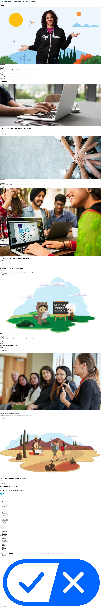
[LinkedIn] (30, 500)
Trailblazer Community (3, 179)
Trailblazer (1, 74)
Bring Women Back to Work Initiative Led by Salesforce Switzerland (14, 411)
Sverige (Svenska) (4, 540)
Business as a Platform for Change (4, 410)
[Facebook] (6, 500)
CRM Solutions (3, 506)
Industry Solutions (4, 521)
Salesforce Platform (2, 64)
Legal (2, 554)
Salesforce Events (4, 522)
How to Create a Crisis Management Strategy (9, 345)
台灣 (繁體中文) (4, 548)
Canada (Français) (4, 533)
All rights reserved (11, 553)
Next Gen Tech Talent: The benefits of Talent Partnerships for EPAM (14, 180)
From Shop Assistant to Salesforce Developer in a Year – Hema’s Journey (15, 258)
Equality (3, 417)
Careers (2, 263)
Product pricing (3, 507)
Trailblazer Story (2, 126)
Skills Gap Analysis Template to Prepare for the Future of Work (13, 334)
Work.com (3, 341)
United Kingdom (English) (5, 541)
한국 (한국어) (3, 549)
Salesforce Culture (4, 418)
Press (2, 512)
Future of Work (3, 274)
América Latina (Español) (5, 531)
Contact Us (3, 508)
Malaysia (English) (4, 550)
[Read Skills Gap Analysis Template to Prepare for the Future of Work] (50, 332)
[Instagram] (42, 500)
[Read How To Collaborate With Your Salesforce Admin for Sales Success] (50, 63)
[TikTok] (66, 500)
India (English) (3, 545)
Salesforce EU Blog (4, 515)
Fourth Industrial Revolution (3, 476)
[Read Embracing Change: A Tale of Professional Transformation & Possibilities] (9, 73)
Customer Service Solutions (5, 520)
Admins (3, 82)
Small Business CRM (4, 518)
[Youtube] (54, 500)
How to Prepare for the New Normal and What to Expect (11, 268)
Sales (2, 72)
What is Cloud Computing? (5, 505)
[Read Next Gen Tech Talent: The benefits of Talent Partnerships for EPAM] (50, 178)
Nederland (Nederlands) (5, 539)
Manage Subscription (4, 523)
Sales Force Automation (5, 519)
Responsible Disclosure (4, 556)
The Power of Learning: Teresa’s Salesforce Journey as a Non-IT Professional (15, 128)
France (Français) (4, 538)
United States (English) (4, 534)
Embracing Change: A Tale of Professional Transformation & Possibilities (15, 76)
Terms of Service (4, 555)
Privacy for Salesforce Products (5, 514)
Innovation (3, 133)
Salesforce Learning (4, 71)
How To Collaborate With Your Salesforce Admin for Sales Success (13, 65)
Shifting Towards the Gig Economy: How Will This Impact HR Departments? (15, 478)
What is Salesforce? (4, 504)
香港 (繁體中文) (4, 547)
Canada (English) (4, 532)
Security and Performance (5, 513)
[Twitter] (18, 500)
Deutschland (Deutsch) (4, 537)
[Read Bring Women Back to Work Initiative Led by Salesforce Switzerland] (50, 409)
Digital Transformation (4, 273)
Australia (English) (4, 544)
